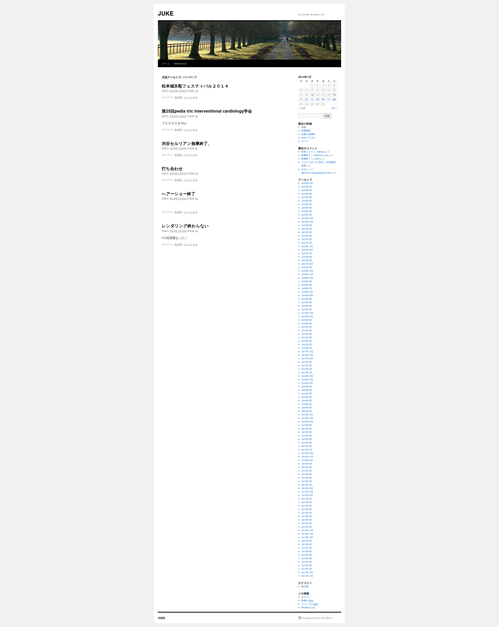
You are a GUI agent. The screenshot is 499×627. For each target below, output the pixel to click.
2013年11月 (307, 491)
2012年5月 (306, 554)
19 (334, 94)
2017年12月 (307, 351)
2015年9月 (306, 425)
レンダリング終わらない (185, 225)
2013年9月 (306, 498)
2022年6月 (306, 256)
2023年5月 (306, 228)
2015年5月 (306, 439)
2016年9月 (306, 386)
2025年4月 (306, 193)
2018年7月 (306, 326)
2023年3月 (306, 235)
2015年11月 (307, 418)
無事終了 (306, 155)
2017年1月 (306, 372)
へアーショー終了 (178, 193)
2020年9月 (306, 281)
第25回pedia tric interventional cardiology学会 (207, 111)
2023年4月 (306, 232)
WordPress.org (308, 607)
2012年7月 (306, 547)
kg (196, 90)
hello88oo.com (321, 155)
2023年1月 (306, 242)
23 (317, 99)
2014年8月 (306, 467)
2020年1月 (306, 288)
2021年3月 (306, 267)
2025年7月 (306, 186)
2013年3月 (306, 519)
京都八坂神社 (308, 134)
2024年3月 (306, 214)
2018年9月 (306, 319)
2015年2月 (306, 446)
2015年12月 (307, 414)
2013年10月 (307, 495)
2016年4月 (306, 404)
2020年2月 (306, 284)
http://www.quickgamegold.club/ (316, 172)
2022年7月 (306, 253)
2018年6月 (306, 330)
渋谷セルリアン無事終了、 (187, 143)
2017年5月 (306, 361)
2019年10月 (307, 295)
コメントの (309, 603)
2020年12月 (307, 270)
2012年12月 (307, 530)
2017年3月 (306, 365)
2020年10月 (307, 277)
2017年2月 (306, 368)
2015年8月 (306, 428)
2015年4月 (306, 442)
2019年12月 (307, 291)
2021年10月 (307, 263)
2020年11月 (307, 274)
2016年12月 (307, 375)
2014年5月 (306, 477)
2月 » (334, 108)
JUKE (166, 13)
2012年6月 (306, 551)
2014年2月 (306, 481)
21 (306, 99)
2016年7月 (306, 393)
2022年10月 (307, 249)
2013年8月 (306, 502)
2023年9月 (306, 225)
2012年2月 (306, 565)
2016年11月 (307, 379)
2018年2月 (306, 344)
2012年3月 (306, 561)
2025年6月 (306, 190)
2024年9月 (306, 200)
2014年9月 (306, 463)
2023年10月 (307, 221)
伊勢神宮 (306, 130)
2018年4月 (306, 337)
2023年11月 (307, 218)
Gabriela (320, 151)
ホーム (166, 63)
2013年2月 (306, 523)
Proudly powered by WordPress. (317, 617)
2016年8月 (306, 390)
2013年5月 (306, 512)
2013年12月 (307, 488)
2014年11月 (307, 456)
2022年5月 (306, 260)
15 (312, 94)
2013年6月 (306, 509)
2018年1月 (306, 347)
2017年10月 (307, 358)
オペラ (304, 141)
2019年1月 (306, 309)
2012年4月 (306, 558)
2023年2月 (306, 239)
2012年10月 (307, 537)
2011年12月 (307, 572)
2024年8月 (306, 204)
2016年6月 (306, 397)
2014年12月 (307, 453)
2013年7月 (306, 505)
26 (334, 99)
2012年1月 (306, 568)
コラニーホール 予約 (312, 162)
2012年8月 (306, 544)
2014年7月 (306, 470)
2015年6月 (306, 435)
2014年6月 (306, 474)
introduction (180, 63)
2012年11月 (307, 533)
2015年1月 (306, 449)
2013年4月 (306, 516)
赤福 (303, 127)
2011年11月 (307, 575)
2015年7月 (306, 432)
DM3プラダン (308, 137)
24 (323, 99)
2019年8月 (306, 298)
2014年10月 (307, 460)
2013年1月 (306, 526)
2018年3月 (306, 340)
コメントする (190, 97)
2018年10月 (307, 316)
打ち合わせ (172, 168)
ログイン (306, 596)
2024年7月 (306, 207)
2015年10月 (307, 421)
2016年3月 (306, 407)
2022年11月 (307, 246)
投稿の (307, 600)
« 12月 (301, 108)
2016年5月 (306, 400)
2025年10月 (307, 183)
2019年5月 (306, 305)
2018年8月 (306, 323)
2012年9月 (306, 540)
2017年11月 (307, 354)
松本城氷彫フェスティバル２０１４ (195, 86)
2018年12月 (307, 312)
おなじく (306, 169)
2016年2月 (306, 411)
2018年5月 (306, 333)
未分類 (178, 97)
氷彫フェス (307, 151)
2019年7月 (306, 302)
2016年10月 (307, 382)
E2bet (316, 158)
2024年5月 (306, 211)
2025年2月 (306, 197)
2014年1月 (306, 484)
